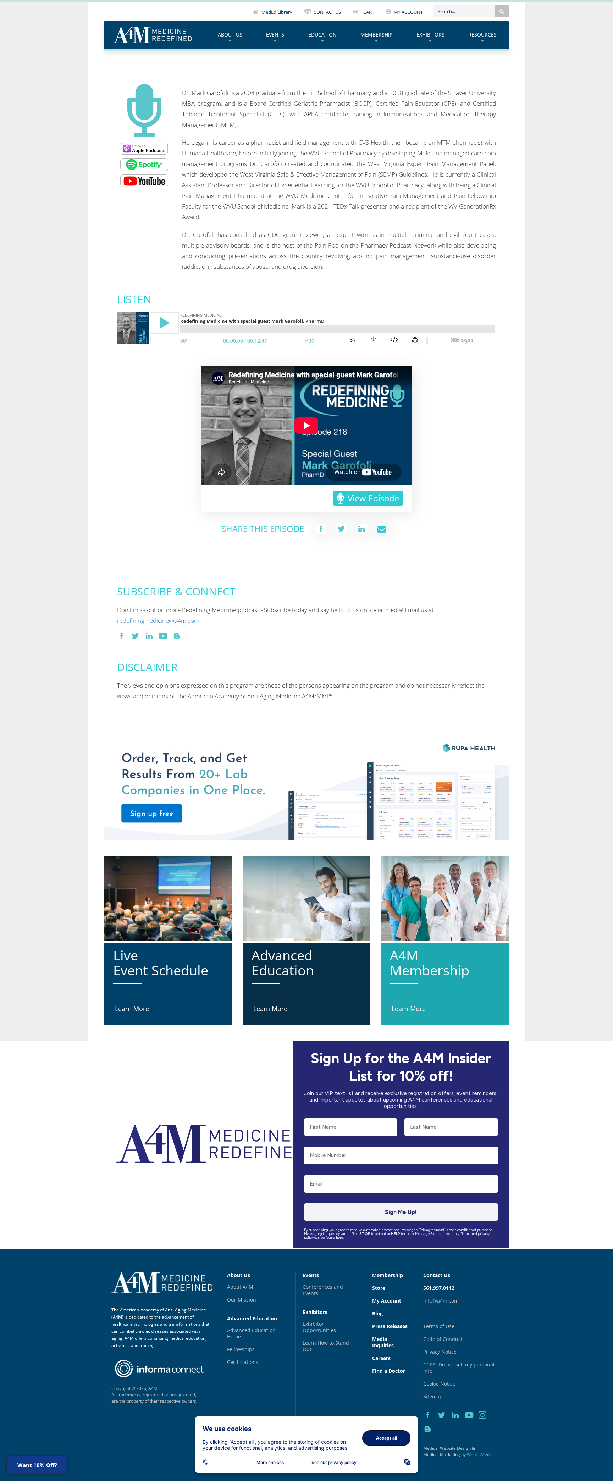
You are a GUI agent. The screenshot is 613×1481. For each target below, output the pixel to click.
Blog (377, 1313)
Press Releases (390, 1326)
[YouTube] (472, 1423)
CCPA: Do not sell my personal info (459, 1367)
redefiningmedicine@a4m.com (158, 620)
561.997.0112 (438, 1288)
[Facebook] (430, 1423)
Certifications (242, 1362)
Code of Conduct (443, 1339)
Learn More (119, 736)
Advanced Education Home (251, 1333)
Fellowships (241, 1349)
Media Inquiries (383, 1342)
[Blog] (429, 1437)
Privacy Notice (440, 1351)
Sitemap (433, 1396)
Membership (376, 34)
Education (322, 34)
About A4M (240, 1286)
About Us (230, 34)
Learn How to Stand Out (326, 1346)
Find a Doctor (388, 1371)
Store (378, 1288)
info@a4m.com (441, 1300)
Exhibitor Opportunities (319, 1326)
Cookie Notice (439, 1383)
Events (275, 34)
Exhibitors (430, 34)
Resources (482, 34)
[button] (502, 11)
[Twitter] (444, 1423)
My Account (386, 1300)
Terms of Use (438, 1326)
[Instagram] (485, 1423)
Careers (381, 1358)
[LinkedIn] (458, 1423)
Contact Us (436, 1275)
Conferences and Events (323, 1290)
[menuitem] (230, 35)
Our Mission (241, 1299)
